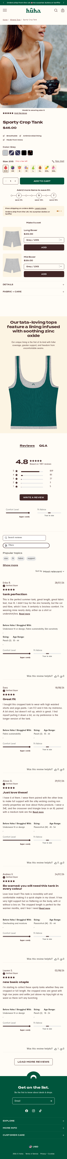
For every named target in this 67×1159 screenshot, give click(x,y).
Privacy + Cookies (47, 1154)
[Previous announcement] (3, 2)
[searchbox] (24, 538)
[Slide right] (63, 68)
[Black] (24, 152)
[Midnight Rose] (30, 152)
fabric (20, 559)
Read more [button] (24, 614)
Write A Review (33, 497)
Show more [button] (10, 565)
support (31, 559)
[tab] (58, 211)
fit (13, 559)
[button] (4, 10)
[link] (15, 113)
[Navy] (17, 152)
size (6, 559)
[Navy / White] (11, 152)
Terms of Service (32, 1154)
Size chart (59, 161)
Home (5, 20)
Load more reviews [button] (33, 1062)
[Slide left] (3, 68)
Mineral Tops (15, 20)
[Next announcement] (63, 2)
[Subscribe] (51, 1100)
